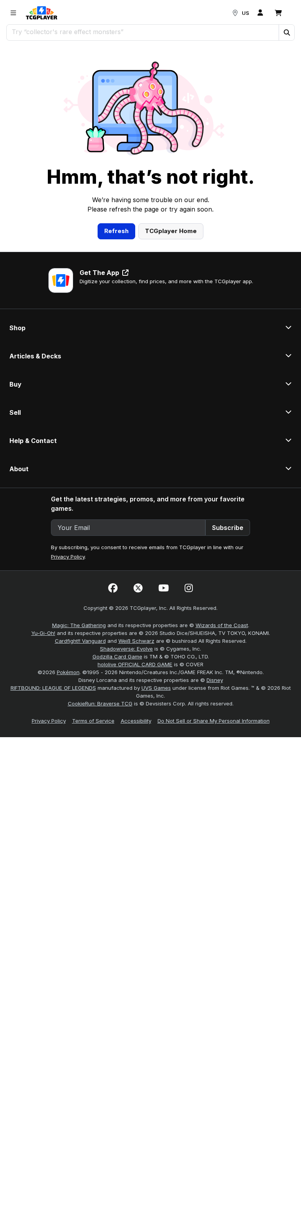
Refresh (116, 231)
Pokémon (68, 672)
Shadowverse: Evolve (126, 649)
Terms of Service (93, 721)
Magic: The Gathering (79, 625)
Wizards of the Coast (222, 625)
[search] (143, 31)
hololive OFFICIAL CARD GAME (135, 664)
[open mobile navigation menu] (13, 13)
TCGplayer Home (171, 231)
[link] (41, 13)
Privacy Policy (68, 556)
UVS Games (156, 688)
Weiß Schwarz (136, 641)
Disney (215, 680)
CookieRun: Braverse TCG (100, 703)
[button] (286, 32)
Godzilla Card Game (117, 656)
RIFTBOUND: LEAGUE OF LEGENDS (53, 688)
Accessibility (136, 721)
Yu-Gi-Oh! (43, 633)
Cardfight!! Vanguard (80, 641)
